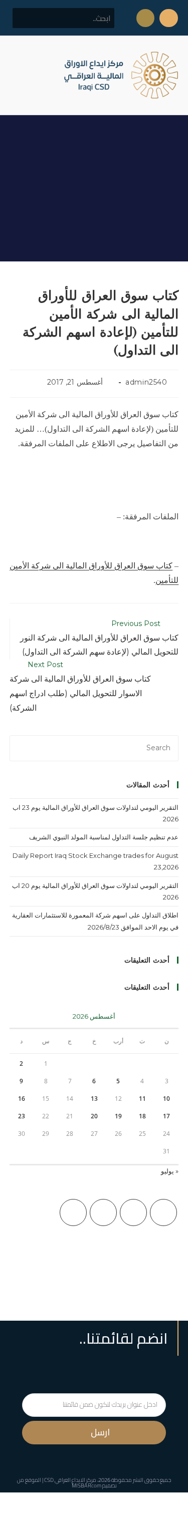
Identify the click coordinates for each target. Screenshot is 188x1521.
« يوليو (169, 1171)
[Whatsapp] (145, 18)
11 (142, 1098)
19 (118, 1116)
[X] (163, 1212)
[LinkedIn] (73, 1212)
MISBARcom (86, 1485)
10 (166, 1098)
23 (21, 1116)
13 (94, 1098)
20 (94, 1116)
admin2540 (146, 382)
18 (142, 1116)
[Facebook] (133, 1212)
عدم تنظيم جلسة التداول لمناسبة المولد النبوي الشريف (103, 837)
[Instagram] (103, 1212)
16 (21, 1098)
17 (166, 1116)
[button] (17, 75)
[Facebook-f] (168, 18)
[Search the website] (63, 17)
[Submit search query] (26, 18)
